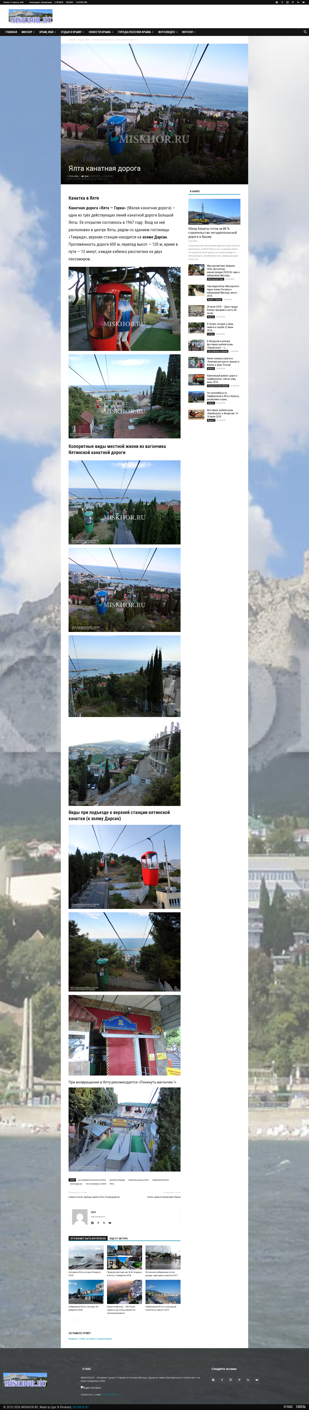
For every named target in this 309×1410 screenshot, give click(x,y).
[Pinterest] (292, 2)
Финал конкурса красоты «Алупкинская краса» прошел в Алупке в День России (223, 361)
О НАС (288, 1406)
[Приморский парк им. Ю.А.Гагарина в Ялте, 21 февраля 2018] (124, 1257)
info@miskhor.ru (110, 1394)
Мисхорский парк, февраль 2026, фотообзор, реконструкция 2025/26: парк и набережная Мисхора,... (223, 270)
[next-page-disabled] (76, 1320)
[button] (305, 32)
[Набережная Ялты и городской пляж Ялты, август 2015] (163, 1292)
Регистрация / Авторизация (40, 2)
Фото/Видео (166, 32)
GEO (93, 1212)
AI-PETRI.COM (81, 2)
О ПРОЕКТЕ (59, 2)
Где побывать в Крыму (102, 39)
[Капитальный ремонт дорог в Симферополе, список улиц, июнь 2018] (196, 379)
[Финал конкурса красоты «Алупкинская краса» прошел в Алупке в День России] (196, 362)
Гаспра (211, 334)
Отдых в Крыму (71, 32)
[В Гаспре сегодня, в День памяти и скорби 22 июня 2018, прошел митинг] (196, 328)
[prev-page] (71, 1320)
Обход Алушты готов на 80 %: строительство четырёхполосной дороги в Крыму (212, 233)
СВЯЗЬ (301, 1406)
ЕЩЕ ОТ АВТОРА (119, 1238)
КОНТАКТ (69, 2)
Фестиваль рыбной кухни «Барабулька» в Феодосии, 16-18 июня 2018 (223, 413)
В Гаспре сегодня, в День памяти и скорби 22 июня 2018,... (220, 327)
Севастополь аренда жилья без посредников (94, 1197)
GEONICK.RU (81, 1407)
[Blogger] (276, 2)
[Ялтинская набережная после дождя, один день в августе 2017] (163, 1257)
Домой (72, 39)
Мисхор (27, 32)
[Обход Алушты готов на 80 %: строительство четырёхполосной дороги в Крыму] (214, 212)
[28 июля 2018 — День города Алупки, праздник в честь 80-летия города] (196, 310)
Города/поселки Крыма (134, 32)
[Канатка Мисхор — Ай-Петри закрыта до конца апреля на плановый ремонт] (124, 1292)
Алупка (211, 317)
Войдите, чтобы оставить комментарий (90, 1338)
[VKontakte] (303, 2)
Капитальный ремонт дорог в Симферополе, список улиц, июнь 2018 (222, 379)
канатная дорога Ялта (138, 1180)
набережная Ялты (160, 1180)
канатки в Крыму (117, 1180)
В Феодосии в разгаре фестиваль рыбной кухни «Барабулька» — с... (220, 344)
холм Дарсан (76, 1183)
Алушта (211, 403)
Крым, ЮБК (46, 32)
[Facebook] (282, 2)
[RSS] (298, 2)
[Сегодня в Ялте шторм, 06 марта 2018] (86, 1257)
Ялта (112, 1183)
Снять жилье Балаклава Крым (164, 1197)
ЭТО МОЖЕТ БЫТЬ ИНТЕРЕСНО (88, 1238)
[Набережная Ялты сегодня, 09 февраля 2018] (86, 1292)
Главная (11, 32)
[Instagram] (287, 2)
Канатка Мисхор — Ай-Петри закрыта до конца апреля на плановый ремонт (121, 1309)
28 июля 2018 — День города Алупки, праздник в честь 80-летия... (222, 310)
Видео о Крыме (214, 299)
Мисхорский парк (215, 279)
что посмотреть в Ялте (96, 1183)
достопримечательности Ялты (92, 1180)
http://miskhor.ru (98, 1217)
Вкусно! (187, 32)
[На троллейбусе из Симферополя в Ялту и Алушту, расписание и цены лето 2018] (196, 397)
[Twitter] (105, 1223)
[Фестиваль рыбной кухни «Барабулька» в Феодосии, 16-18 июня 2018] (196, 414)
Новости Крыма (100, 32)
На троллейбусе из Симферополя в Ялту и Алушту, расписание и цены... (223, 396)
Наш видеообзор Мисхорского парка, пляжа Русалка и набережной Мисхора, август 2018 (223, 291)
